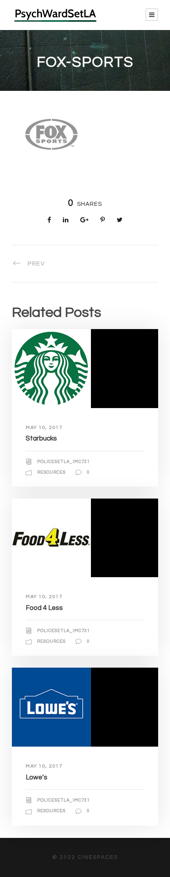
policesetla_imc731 (63, 461)
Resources (51, 472)
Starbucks (41, 438)
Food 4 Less (44, 608)
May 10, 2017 (44, 427)
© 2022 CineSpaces (85, 857)
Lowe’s (36, 777)
